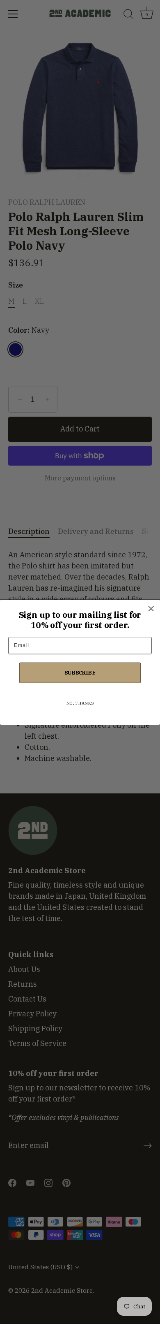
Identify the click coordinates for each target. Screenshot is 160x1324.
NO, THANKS (80, 702)
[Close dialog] (151, 608)
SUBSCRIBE (80, 672)
